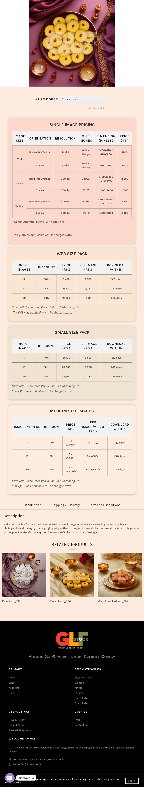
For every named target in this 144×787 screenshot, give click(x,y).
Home (12, 677)
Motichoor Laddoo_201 (113, 601)
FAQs (77, 719)
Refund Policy (16, 724)
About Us (14, 687)
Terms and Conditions (104, 505)
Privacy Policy (17, 719)
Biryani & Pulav (83, 677)
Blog (11, 692)
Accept (132, 781)
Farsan (79, 692)
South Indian (82, 703)
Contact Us (81, 724)
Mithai (78, 687)
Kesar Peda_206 (60, 601)
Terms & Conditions (20, 730)
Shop (12, 682)
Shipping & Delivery (65, 505)
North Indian (82, 698)
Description (33, 505)
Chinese (79, 682)
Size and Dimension (47, 98)
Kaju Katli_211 (11, 601)
